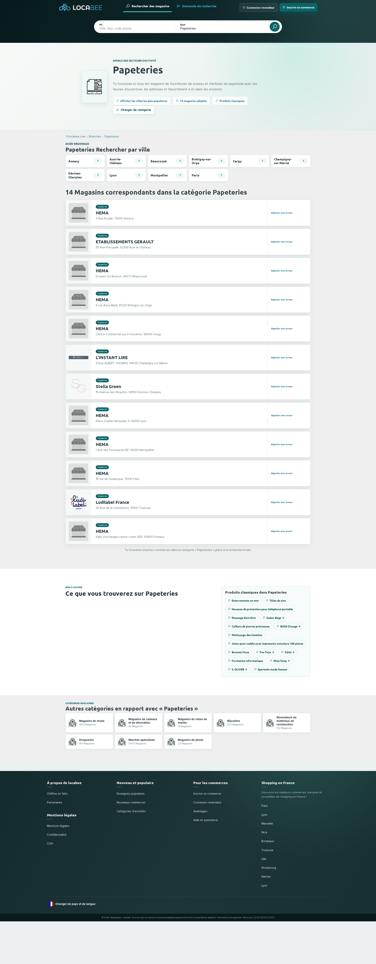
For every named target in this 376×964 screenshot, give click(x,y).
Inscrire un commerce (300, 7)
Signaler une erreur (282, 212)
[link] (188, 213)
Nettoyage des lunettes (247, 635)
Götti (290, 652)
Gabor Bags (275, 617)
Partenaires (54, 802)
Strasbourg (268, 867)
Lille (263, 859)
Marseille (267, 823)
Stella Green (108, 386)
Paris (264, 805)
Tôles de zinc (277, 600)
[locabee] (81, 7)
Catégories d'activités (131, 811)
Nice (264, 832)
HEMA (102, 212)
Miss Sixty (282, 660)
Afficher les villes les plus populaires (143, 100)
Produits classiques (232, 100)
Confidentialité (56, 834)
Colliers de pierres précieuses (251, 626)
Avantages (200, 811)
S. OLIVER (239, 669)
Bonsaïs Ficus (240, 652)
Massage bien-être (244, 617)
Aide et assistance (205, 820)
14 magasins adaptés (193, 100)
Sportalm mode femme (272, 669)
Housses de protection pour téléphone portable (262, 609)
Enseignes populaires (131, 793)
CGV (50, 843)
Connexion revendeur (261, 7)
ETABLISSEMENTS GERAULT (125, 241)
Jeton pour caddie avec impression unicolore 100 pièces (267, 643)
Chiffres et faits (57, 793)
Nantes (266, 876)
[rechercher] (275, 27)
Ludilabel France (112, 502)
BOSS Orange (290, 626)
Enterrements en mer (245, 600)
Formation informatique (247, 660)
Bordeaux (267, 841)
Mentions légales (58, 826)
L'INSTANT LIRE (112, 357)
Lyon (264, 814)
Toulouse (267, 850)
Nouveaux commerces (131, 802)
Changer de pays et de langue (75, 904)
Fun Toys (267, 652)
